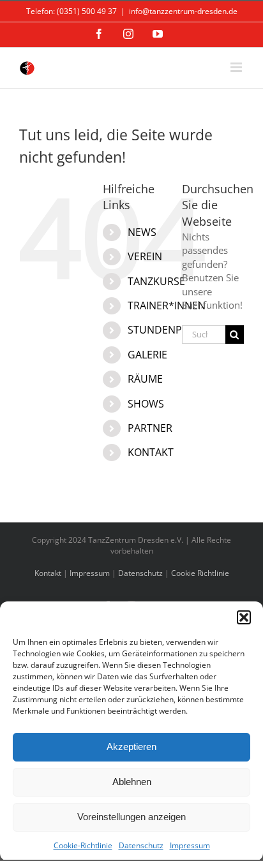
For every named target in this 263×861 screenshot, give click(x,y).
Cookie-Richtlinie (83, 845)
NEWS (142, 232)
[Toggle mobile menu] (237, 67)
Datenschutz (141, 845)
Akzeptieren (131, 746)
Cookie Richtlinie (200, 573)
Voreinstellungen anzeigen (131, 816)
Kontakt (47, 573)
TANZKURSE (156, 281)
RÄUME (145, 379)
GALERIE (147, 355)
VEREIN (145, 256)
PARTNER (150, 428)
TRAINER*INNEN (167, 305)
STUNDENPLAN (164, 330)
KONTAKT (151, 452)
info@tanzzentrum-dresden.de (183, 11)
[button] (243, 617)
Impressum (190, 845)
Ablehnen (131, 781)
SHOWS (146, 404)
